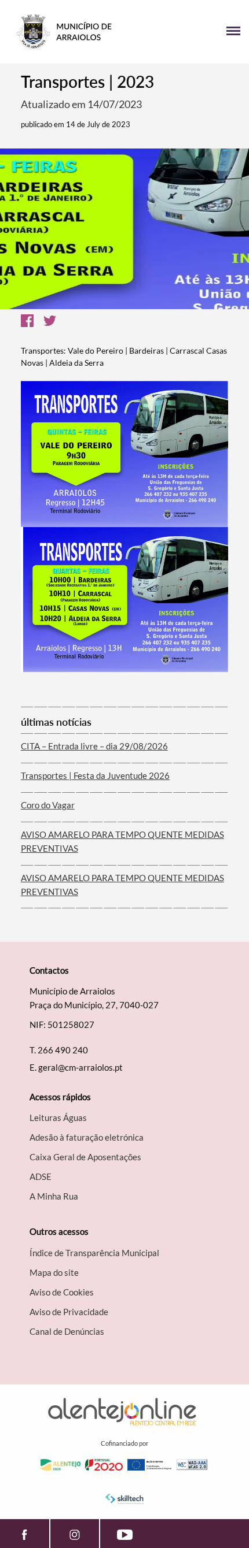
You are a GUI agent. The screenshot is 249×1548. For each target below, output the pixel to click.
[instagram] (74, 1533)
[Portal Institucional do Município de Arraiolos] (66, 31)
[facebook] (25, 1533)
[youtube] (125, 1533)
